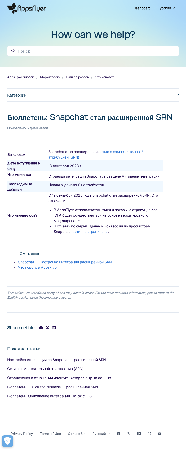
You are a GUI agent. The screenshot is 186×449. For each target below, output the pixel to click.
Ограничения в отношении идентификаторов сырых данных (59, 378)
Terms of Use (50, 434)
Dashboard (142, 8)
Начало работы (77, 77)
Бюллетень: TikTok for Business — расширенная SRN (52, 387)
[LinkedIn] (54, 328)
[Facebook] (41, 328)
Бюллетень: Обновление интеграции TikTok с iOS (49, 396)
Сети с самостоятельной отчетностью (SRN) (45, 368)
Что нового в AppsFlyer (38, 267)
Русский (164, 8)
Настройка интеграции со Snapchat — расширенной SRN (56, 359)
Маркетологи (50, 77)
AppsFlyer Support (20, 77)
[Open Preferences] (7, 441)
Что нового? (104, 77)
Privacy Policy (22, 434)
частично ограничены (89, 231)
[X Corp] (47, 328)
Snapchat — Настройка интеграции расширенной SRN (65, 262)
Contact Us (77, 434)
